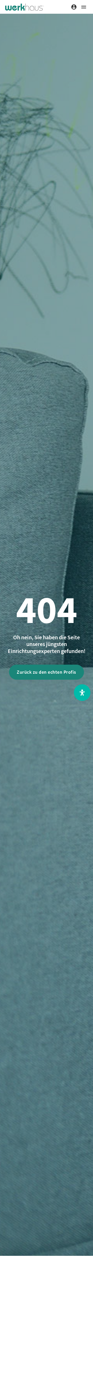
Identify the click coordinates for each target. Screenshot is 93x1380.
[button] (83, 7)
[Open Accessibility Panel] (82, 692)
